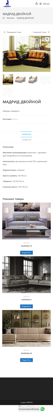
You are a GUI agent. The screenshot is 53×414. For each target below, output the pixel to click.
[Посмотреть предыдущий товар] (4, 32)
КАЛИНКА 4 (26, 299)
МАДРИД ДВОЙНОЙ (25, 18)
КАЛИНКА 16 (26, 246)
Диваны (15, 119)
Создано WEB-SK (27, 402)
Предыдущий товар (14, 32)
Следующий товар (39, 32)
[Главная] (3, 18)
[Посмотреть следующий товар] (48, 32)
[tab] (26, 134)
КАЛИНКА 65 (26, 353)
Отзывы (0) (26, 140)
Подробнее (26, 253)
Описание (26, 134)
